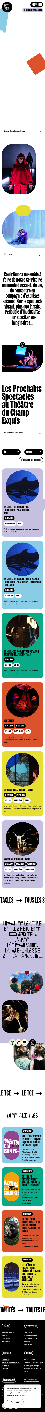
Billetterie (5, 1360)
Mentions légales (30, 1379)
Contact (5, 1369)
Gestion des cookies (31, 1382)
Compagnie (6, 1338)
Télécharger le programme (33, 10)
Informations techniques (11, 1363)
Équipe (4, 1335)
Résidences (6, 1341)
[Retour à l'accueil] (7, 7)
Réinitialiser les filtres (31, 460)
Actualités (28, 1344)
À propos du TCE (8, 1332)
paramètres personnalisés (15, 1395)
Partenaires (6, 1366)
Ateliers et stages (30, 1335)
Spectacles (28, 1332)
